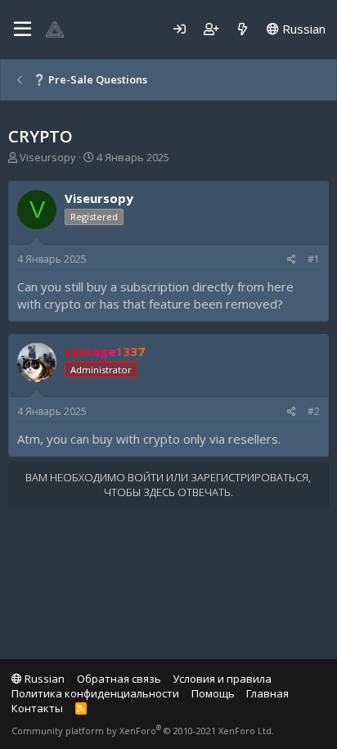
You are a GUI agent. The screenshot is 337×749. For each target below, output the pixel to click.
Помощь (213, 693)
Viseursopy (48, 157)
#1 (314, 259)
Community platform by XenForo (142, 730)
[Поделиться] (291, 259)
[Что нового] (242, 29)
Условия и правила (222, 678)
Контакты (37, 708)
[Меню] (22, 29)
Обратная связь (119, 678)
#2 (314, 411)
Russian (302, 28)
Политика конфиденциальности (95, 693)
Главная (267, 693)
